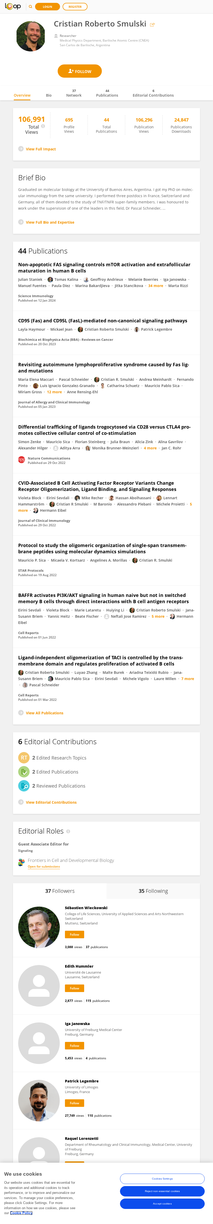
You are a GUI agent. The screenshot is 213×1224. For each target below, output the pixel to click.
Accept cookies (162, 1203)
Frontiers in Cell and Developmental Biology (71, 860)
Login (47, 7)
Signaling (25, 850)
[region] (106, 1193)
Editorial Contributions (153, 93)
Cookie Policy (21, 1213)
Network (74, 93)
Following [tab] (153, 890)
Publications (107, 93)
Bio (49, 95)
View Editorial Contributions (51, 802)
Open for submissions (44, 866)
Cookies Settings (162, 1178)
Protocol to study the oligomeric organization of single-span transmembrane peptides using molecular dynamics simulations (102, 548)
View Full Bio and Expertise (50, 222)
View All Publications (44, 712)
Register (75, 7)
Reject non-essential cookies (162, 1191)
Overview (22, 95)
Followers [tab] (60, 890)
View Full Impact (41, 149)
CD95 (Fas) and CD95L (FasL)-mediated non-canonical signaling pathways (102, 320)
